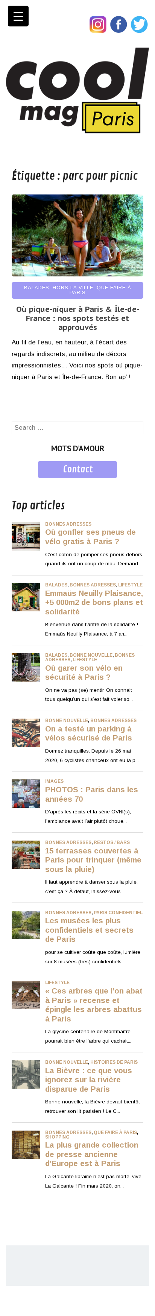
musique (24, 483)
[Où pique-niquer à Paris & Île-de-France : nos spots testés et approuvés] (77, 274)
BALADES (36, 287)
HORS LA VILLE (73, 287)
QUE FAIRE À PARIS (100, 290)
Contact (78, 469)
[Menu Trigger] (18, 16)
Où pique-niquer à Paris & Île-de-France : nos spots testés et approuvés (77, 318)
